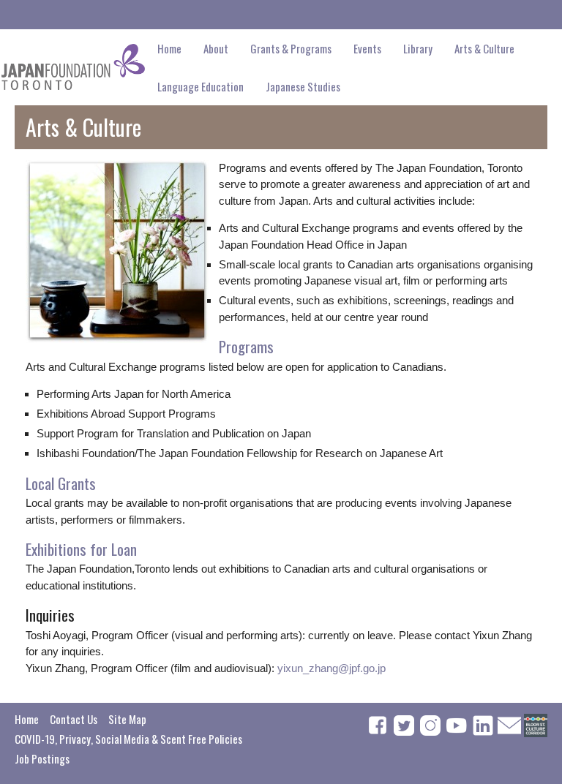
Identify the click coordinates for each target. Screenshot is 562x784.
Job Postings (42, 758)
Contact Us (73, 719)
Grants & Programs (290, 48)
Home (169, 48)
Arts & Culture (484, 48)
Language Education (200, 86)
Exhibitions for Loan (81, 549)
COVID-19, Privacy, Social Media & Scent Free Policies (128, 739)
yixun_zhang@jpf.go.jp (331, 668)
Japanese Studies (303, 86)
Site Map (127, 719)
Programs (246, 346)
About (215, 48)
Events (367, 48)
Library (417, 48)
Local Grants (61, 483)
